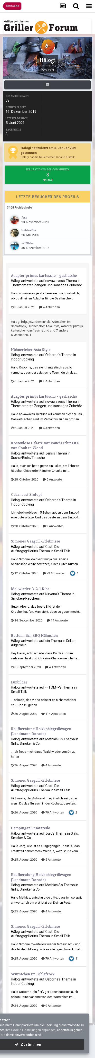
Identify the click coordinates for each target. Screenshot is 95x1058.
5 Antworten (55, 479)
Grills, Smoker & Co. (25, 743)
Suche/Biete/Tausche (28, 458)
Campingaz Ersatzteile (30, 828)
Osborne (51, 355)
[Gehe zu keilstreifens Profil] (14, 232)
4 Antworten (51, 307)
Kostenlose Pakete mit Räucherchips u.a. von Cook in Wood (45, 445)
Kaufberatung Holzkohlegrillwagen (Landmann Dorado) (41, 731)
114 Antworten (55, 714)
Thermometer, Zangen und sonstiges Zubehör (46, 285)
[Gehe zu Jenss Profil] (14, 220)
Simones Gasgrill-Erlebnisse (35, 541)
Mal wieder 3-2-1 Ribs (30, 588)
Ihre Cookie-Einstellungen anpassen (30, 1030)
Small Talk (62, 551)
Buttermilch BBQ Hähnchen (34, 635)
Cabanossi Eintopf (26, 494)
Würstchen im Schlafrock (33, 974)
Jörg (48, 833)
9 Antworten (53, 1005)
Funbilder (19, 682)
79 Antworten (55, 573)
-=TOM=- (27, 243)
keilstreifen (28, 230)
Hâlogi (15, 281)
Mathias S (53, 739)
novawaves (54, 281)
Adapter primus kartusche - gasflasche (44, 275)
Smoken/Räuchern (25, 598)
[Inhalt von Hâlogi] (47, 84)
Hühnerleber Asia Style (43, 326)
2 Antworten (51, 381)
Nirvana (51, 594)
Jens (24, 217)
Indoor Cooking (22, 359)
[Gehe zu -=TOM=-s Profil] (14, 245)
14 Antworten (59, 620)
